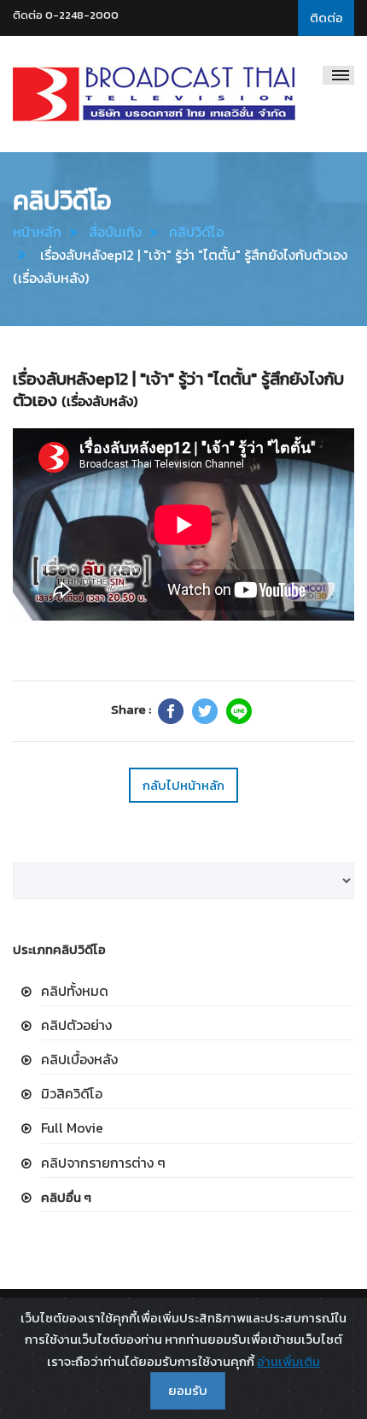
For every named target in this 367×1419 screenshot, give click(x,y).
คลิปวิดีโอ (196, 231)
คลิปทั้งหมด (74, 990)
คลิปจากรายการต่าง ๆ (103, 1162)
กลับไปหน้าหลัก (183, 785)
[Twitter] (205, 711)
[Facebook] (171, 711)
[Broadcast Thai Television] (154, 94)
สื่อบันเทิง (115, 231)
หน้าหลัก (37, 231)
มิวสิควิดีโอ (71, 1093)
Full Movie (72, 1127)
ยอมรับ (187, 1390)
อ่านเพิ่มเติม (288, 1361)
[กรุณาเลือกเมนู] (338, 75)
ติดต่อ (326, 17)
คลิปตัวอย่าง (76, 1025)
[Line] (239, 711)
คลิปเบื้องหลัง (79, 1059)
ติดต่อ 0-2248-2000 (66, 15)
